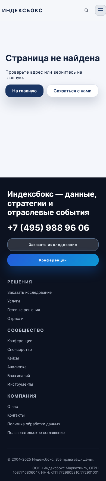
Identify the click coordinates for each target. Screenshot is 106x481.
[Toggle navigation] (100, 10)
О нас (12, 406)
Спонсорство (19, 349)
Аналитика (17, 366)
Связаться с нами (73, 90)
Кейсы (13, 358)
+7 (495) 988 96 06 (48, 228)
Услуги (13, 301)
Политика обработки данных (33, 423)
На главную (24, 90)
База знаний (18, 375)
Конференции (53, 260)
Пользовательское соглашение (36, 432)
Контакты (16, 415)
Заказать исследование (53, 244)
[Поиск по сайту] (86, 10)
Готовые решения (23, 309)
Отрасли (15, 318)
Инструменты (20, 384)
